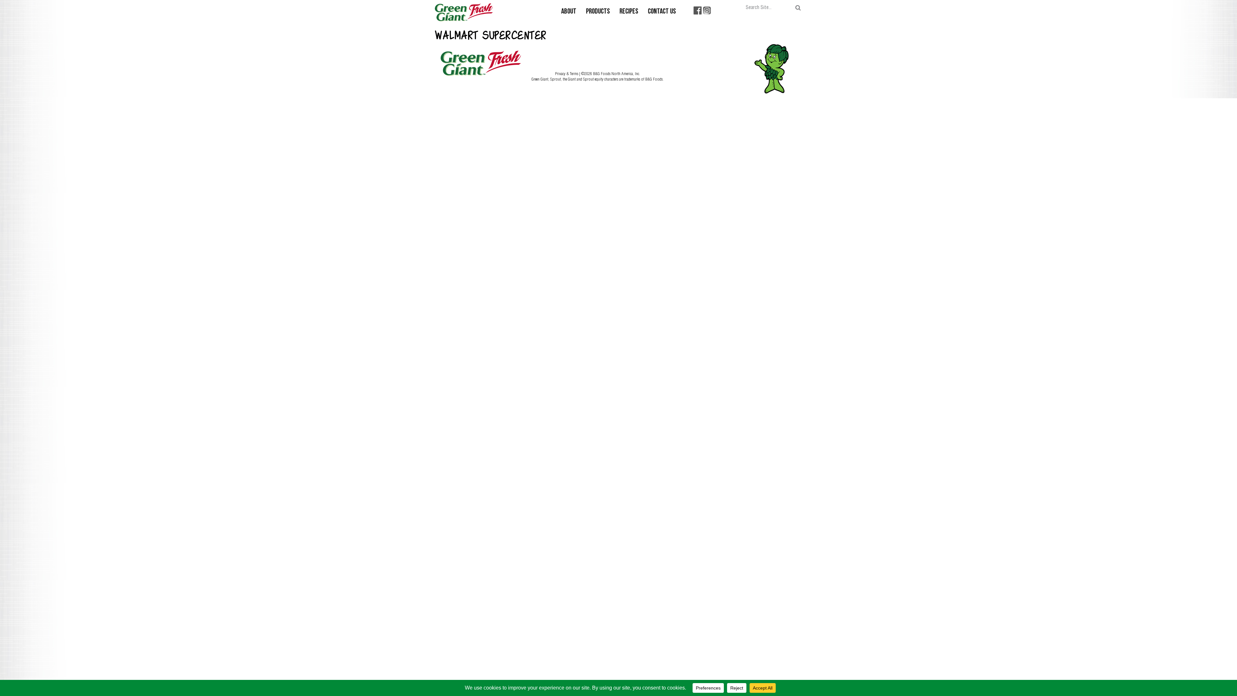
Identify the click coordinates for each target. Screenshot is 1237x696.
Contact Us (662, 11)
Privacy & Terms (567, 73)
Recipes (628, 11)
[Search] (798, 8)
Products (598, 11)
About (568, 11)
